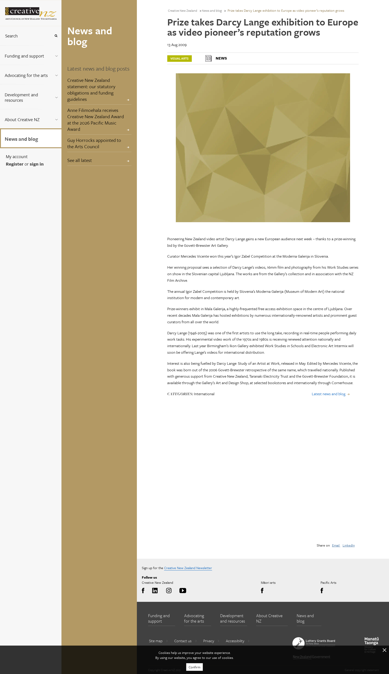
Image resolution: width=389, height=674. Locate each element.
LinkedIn (349, 545)
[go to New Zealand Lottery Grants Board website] (313, 643)
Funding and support (24, 56)
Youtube (182, 591)
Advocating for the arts (26, 75)
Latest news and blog (328, 394)
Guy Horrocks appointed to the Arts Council (94, 143)
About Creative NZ (22, 119)
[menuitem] (30, 55)
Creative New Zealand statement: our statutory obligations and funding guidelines (91, 89)
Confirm (194, 667)
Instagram (168, 591)
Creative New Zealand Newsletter (188, 567)
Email (336, 545)
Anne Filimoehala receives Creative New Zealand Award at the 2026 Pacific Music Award (95, 119)
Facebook (144, 591)
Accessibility (235, 641)
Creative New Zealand (182, 10)
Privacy (208, 641)
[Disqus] (263, 475)
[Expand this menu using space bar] (56, 55)
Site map (156, 641)
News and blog (21, 139)
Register (14, 164)
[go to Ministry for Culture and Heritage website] (371, 645)
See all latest (79, 160)
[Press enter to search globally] (56, 35)
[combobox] (25, 35)
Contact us (183, 641)
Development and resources (21, 97)
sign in (37, 164)
